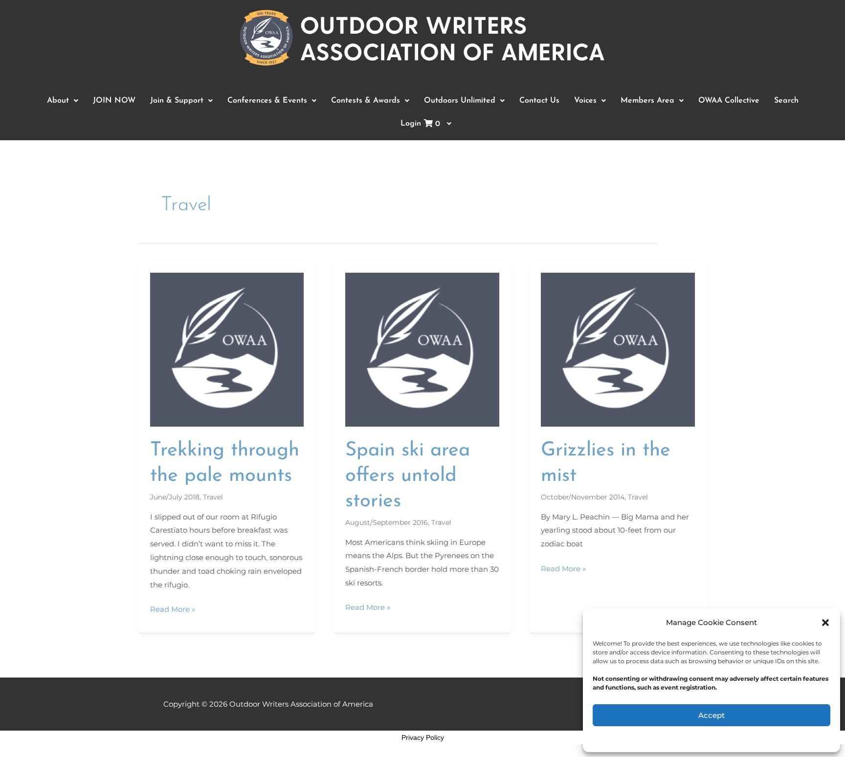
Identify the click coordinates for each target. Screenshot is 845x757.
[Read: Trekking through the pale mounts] (227, 349)
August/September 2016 (386, 522)
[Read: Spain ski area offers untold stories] (422, 349)
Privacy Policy (422, 737)
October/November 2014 (582, 497)
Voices (585, 101)
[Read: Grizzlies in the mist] (618, 349)
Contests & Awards (365, 101)
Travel (213, 497)
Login (420, 124)
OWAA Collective (728, 101)
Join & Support (176, 101)
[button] (825, 622)
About (58, 101)
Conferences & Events (267, 101)
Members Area (647, 101)
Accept (711, 715)
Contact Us (539, 101)
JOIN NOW (114, 101)
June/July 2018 (175, 497)
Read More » (172, 608)
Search (786, 101)
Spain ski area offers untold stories (407, 476)
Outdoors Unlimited (459, 101)
